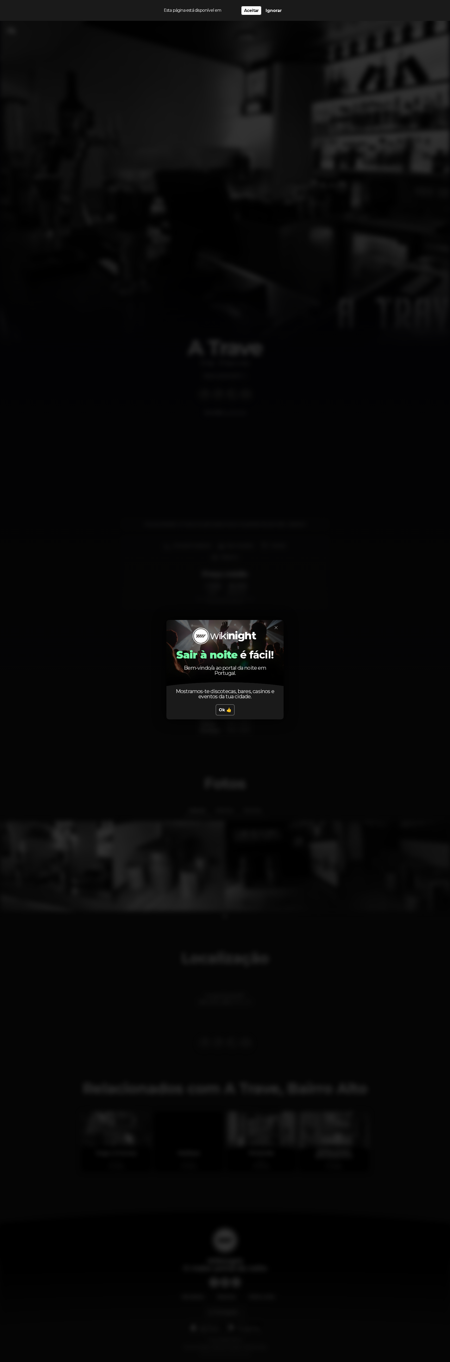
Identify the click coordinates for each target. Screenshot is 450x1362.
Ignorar (274, 10)
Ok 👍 (225, 709)
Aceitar (251, 10)
